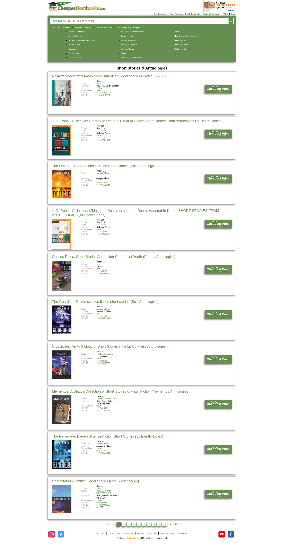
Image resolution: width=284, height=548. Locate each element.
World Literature (180, 49)
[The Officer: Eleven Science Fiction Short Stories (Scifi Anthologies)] (61, 198)
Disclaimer (182, 533)
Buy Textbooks (160, 14)
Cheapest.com (130, 538)
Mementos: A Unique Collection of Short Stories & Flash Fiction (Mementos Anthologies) (120, 391)
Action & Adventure (76, 32)
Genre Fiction (127, 36)
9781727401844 (103, 410)
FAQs (225, 14)
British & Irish (74, 45)
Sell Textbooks (193, 14)
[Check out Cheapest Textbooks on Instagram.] (51, 534)
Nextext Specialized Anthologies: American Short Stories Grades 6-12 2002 (110, 76)
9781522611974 (103, 140)
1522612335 (101, 232)
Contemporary (74, 53)
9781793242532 (103, 363)
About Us (101, 533)
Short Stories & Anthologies (186, 36)
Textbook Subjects (211, 14)
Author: (84, 173)
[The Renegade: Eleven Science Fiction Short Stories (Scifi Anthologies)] (61, 468)
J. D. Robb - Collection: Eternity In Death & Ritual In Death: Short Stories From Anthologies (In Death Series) (137, 121)
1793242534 (101, 361)
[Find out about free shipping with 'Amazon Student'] (219, 11)
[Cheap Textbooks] (76, 10)
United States (180, 40)
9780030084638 (103, 505)
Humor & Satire (127, 49)
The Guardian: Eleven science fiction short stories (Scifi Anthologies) (105, 302)
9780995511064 (103, 318)
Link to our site (114, 533)
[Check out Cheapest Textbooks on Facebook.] (231, 534)
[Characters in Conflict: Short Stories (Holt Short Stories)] (61, 512)
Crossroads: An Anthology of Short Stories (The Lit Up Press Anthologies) (109, 346)
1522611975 (101, 138)
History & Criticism (129, 45)
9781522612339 (103, 234)
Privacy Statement (167, 533)
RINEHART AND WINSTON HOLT (103, 492)
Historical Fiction (128, 40)
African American (75, 36)
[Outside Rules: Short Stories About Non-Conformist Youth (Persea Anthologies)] (61, 290)
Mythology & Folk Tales (131, 57)
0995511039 (101, 182)
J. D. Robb (101, 131)
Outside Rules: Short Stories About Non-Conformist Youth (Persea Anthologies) (114, 257)
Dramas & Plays (75, 57)
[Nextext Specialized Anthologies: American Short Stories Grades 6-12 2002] (61, 105)
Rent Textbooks (177, 14)
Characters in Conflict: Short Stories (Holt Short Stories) (95, 481)
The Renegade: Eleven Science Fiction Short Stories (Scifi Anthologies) (107, 436)
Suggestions (128, 533)
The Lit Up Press (103, 354)
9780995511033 (103, 185)
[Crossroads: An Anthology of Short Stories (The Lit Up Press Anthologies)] (61, 378)
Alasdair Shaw (102, 173)
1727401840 (101, 408)
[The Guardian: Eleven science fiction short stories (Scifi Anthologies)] (61, 334)
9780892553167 (103, 273)
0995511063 (101, 316)
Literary (124, 53)
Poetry (177, 32)
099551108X (101, 451)
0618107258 (101, 93)
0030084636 (101, 502)
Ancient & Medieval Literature (81, 40)
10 (165, 524)
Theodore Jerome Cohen (106, 399)
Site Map (140, 533)
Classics (72, 49)
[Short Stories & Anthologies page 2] (170, 524)
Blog (233, 14)
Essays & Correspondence (132, 32)
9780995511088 (103, 453)
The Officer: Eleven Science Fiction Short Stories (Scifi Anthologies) (105, 166)
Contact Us (152, 533)
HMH (98, 83)
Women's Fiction (181, 45)
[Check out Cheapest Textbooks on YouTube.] (221, 534)
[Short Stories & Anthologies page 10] (176, 524)
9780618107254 (103, 95)
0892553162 (101, 271)
